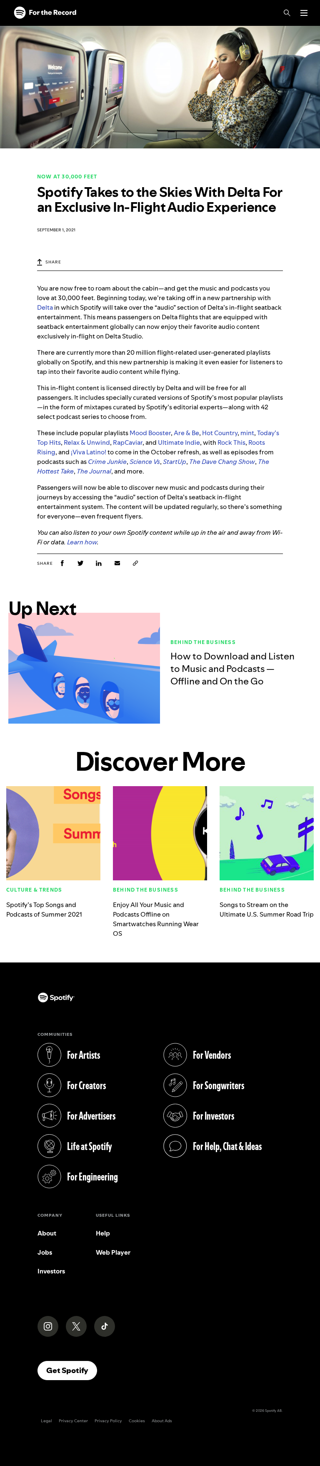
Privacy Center (73, 1420)
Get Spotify (71, 1370)
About (47, 1233)
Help (103, 1233)
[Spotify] (45, 13)
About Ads (162, 1420)
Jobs (45, 1252)
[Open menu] (304, 13)
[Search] (287, 13)
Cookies (137, 1420)
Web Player (113, 1252)
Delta (45, 307)
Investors (51, 1271)
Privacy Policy (108, 1420)
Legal (46, 1420)
